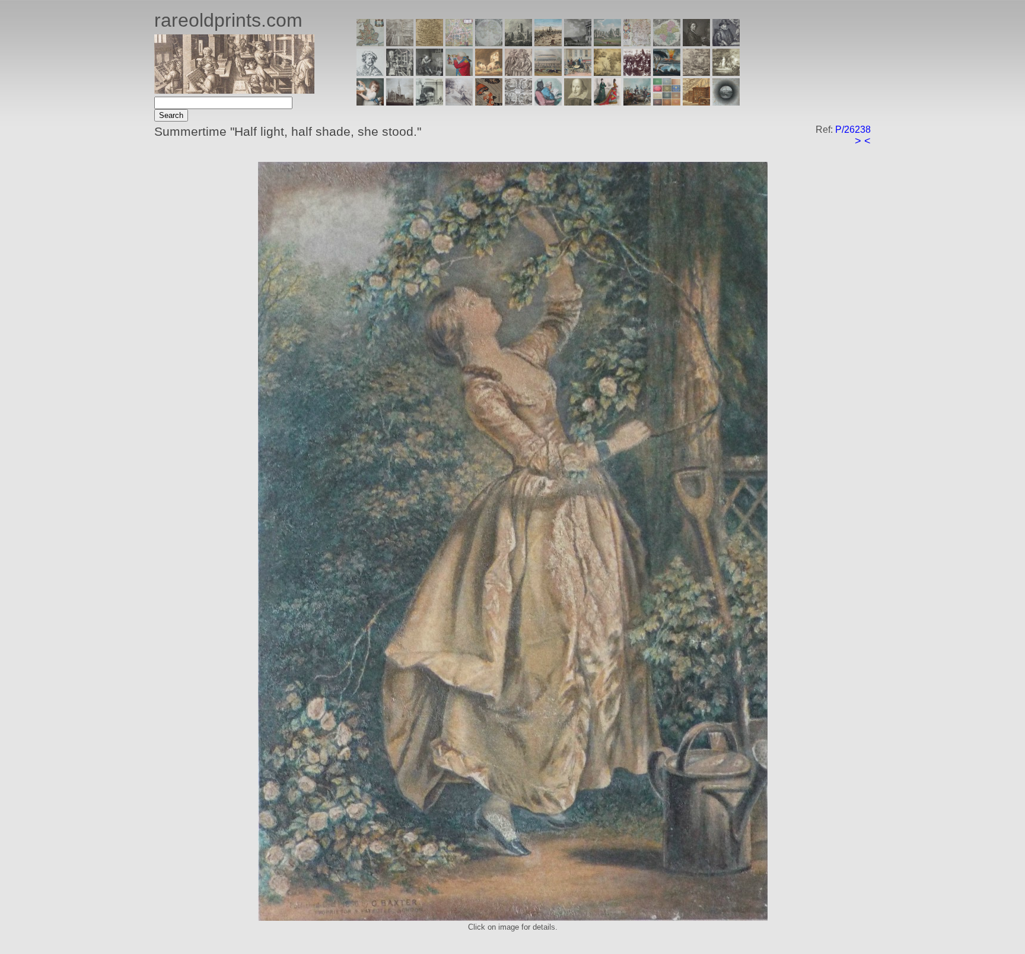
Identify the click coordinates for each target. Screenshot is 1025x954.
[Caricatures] (459, 73)
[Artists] (696, 43)
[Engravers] (370, 73)
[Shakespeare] (577, 102)
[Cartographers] (726, 43)
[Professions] (548, 102)
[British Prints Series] (399, 43)
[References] (696, 102)
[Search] (726, 102)
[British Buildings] (518, 43)
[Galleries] (666, 73)
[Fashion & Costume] (607, 102)
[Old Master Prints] (696, 73)
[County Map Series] (429, 43)
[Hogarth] (429, 73)
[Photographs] (637, 73)
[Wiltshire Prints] (607, 43)
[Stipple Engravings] (370, 102)
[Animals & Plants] (488, 73)
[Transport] (577, 73)
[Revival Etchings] (459, 102)
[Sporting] (548, 73)
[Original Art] (607, 73)
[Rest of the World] (488, 43)
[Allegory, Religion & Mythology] (518, 102)
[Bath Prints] (577, 43)
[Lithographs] (429, 102)
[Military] (637, 102)
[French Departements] (666, 43)
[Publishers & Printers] (399, 73)
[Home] (234, 90)
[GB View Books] (666, 102)
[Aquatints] (399, 102)
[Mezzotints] (726, 73)
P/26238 (853, 130)
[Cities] (548, 43)
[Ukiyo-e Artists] (488, 102)
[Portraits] (518, 73)
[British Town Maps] (459, 43)
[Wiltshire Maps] (637, 43)
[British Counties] (370, 43)
